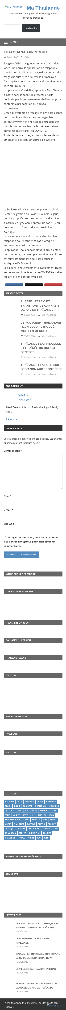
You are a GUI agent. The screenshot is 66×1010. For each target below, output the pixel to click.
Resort (21, 828)
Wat (39, 837)
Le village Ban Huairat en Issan (36, 969)
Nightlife (19, 824)
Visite (31, 837)
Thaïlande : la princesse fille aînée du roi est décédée (41, 348)
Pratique (10, 828)
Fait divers (31, 810)
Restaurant (34, 828)
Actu (27, 56)
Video (22, 837)
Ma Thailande (43, 8)
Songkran (10, 833)
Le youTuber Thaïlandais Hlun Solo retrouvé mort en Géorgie (41, 327)
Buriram (27, 806)
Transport (10, 837)
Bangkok (51, 801)
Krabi (26, 819)
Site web (9, 523)
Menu (14, 42)
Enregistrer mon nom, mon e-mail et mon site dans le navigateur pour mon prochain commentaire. (31, 541)
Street (22, 833)
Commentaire (13, 450)
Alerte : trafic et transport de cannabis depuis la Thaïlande (40, 305)
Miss (45, 819)
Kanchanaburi (13, 819)
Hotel (25, 815)
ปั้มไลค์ (21, 395)
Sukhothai (34, 833)
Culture (9, 810)
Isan (51, 815)
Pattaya (31, 824)
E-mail (8, 509)
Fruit (7, 815)
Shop (55, 828)
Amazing (29, 801)
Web (46, 837)
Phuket (52, 824)
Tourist (47, 833)
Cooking (54, 806)
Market (36, 819)
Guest (16, 815)
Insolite (41, 815)
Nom (7, 496)
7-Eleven (9, 801)
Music (8, 824)
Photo (41, 824)
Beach (8, 806)
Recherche (31, 28)
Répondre (11, 419)
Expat (19, 810)
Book (17, 806)
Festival (44, 810)
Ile (33, 815)
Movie (53, 819)
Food (54, 810)
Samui (46, 828)
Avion (40, 801)
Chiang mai (40, 806)
